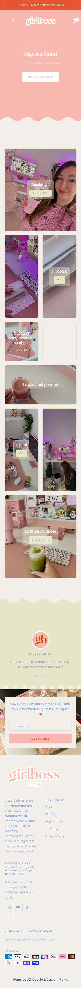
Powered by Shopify (40, 930)
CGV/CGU (51, 829)
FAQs (48, 806)
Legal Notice (53, 821)
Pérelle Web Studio (43, 939)
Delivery (50, 814)
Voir (59, 280)
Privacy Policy (54, 836)
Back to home (40, 76)
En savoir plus (40, 540)
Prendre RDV (40, 193)
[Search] (14, 21)
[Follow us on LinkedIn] (9, 916)
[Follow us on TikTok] (26, 907)
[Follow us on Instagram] (9, 907)
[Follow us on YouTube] (18, 907)
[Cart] (74, 21)
